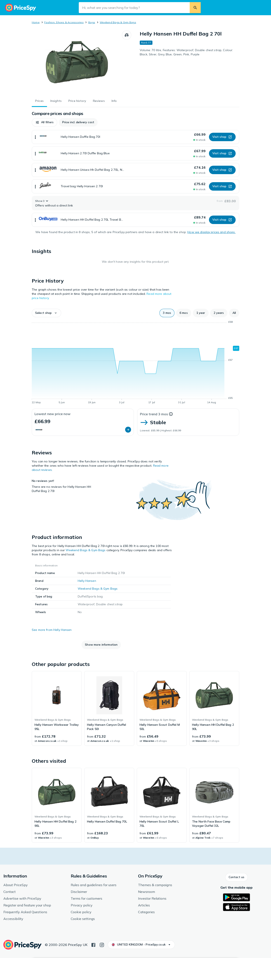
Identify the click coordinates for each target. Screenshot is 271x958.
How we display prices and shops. (211, 232)
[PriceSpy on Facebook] (93, 944)
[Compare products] (126, 35)
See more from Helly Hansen (52, 630)
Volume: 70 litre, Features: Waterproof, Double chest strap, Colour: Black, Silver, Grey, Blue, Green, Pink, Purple (186, 52)
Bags (91, 22)
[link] (57, 708)
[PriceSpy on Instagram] (101, 944)
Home (36, 22)
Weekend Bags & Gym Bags (118, 22)
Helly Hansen (87, 581)
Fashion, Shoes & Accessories (64, 22)
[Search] (195, 7)
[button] (44, 122)
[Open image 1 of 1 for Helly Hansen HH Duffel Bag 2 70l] (77, 62)
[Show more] (35, 137)
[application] (135, 363)
